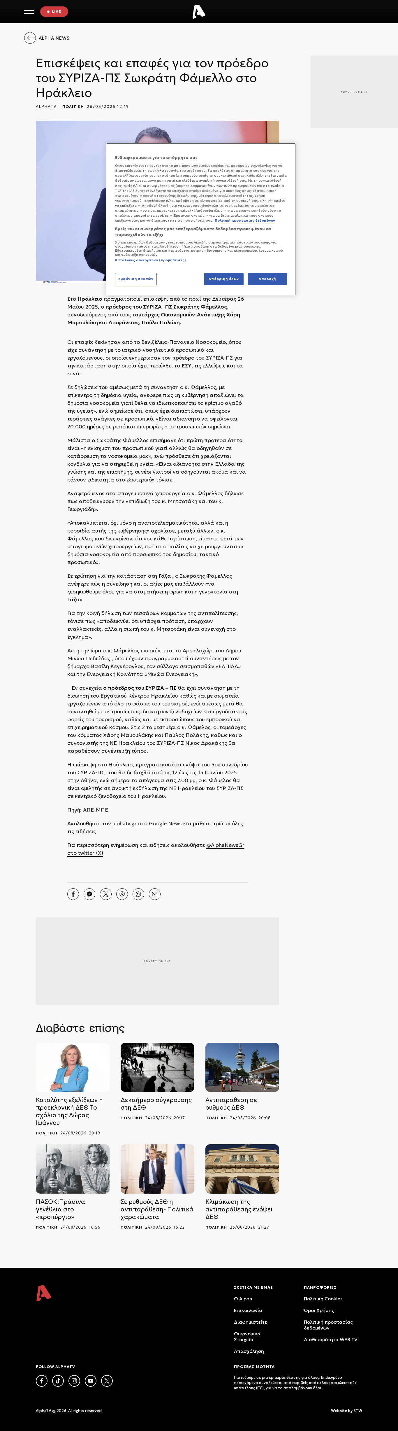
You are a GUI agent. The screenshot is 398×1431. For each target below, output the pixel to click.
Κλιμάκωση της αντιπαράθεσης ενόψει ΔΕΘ (239, 1209)
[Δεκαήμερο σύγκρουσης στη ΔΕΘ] (157, 1067)
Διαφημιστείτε (250, 1322)
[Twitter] (106, 894)
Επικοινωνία (248, 1310)
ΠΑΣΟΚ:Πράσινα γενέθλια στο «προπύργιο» (60, 1209)
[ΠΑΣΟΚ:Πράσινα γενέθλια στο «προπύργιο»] (73, 1169)
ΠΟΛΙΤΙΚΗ (73, 106)
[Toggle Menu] (29, 12)
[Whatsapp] (138, 894)
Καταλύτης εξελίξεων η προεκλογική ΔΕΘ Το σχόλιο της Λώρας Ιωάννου (69, 1111)
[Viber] (122, 894)
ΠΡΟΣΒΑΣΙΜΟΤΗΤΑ (254, 1366)
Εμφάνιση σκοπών (136, 279)
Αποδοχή (267, 279)
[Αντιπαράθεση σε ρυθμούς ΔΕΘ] (242, 1067)
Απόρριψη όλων (224, 279)
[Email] (155, 894)
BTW (357, 1410)
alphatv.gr (124, 823)
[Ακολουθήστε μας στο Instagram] (74, 1381)
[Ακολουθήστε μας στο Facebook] (41, 1381)
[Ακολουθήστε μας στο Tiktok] (58, 1381)
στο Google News (159, 823)
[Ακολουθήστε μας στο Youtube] (90, 1381)
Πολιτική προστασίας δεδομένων (328, 1325)
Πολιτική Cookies (323, 1299)
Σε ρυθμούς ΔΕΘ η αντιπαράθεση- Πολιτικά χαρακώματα (157, 1209)
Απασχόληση (249, 1351)
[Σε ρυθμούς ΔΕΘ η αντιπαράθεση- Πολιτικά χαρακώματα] (157, 1169)
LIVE (56, 11)
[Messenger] (89, 894)
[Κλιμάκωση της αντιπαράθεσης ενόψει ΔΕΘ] (242, 1169)
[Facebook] (73, 894)
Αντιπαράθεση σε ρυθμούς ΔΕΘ (231, 1103)
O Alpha (243, 1299)
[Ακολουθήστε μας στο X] (107, 1381)
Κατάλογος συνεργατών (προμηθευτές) (150, 260)
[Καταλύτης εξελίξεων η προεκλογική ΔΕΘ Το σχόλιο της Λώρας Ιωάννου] (73, 1067)
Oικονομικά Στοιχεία (247, 1336)
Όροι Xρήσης (319, 1310)
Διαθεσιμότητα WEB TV (331, 1339)
